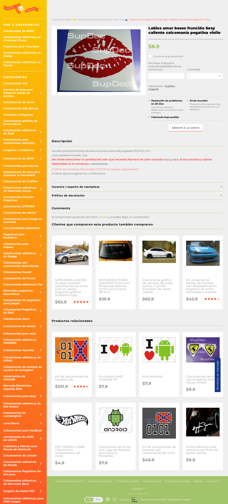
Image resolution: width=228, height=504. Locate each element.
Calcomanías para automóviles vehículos (19, 141)
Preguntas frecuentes (177, 481)
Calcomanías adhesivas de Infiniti (22, 359)
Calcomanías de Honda (19, 326)
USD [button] (89, 499)
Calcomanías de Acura (19, 102)
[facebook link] (108, 499)
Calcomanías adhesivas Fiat (23, 284)
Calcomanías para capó (19, 333)
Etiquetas (137, 488)
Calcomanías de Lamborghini (14, 414)
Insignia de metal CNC (19, 491)
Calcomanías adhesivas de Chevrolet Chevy (22, 39)
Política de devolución (68, 195)
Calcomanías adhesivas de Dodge (22, 54)
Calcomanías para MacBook (22, 430)
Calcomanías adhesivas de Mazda (19, 463)
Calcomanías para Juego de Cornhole (22, 220)
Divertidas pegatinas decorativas (18, 292)
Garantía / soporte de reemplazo (76, 186)
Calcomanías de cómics (19, 212)
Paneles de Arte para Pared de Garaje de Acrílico (18, 93)
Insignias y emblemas (18, 150)
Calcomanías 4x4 (15, 83)
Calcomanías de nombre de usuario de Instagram (22, 368)
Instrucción (212, 481)
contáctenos (98, 163)
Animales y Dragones (18, 114)
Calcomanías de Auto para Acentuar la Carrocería (21, 173)
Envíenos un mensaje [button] (217, 375)
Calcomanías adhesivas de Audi (19, 132)
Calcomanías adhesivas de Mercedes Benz (19, 482)
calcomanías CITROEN (19, 206)
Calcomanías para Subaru (15, 245)
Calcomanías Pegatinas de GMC (19, 311)
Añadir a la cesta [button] (186, 127)
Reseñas (198, 481)
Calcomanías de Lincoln (20, 455)
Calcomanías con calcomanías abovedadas (21, 264)
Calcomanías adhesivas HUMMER (19, 341)
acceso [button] (103, 217)
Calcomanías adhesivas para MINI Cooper (23, 500)
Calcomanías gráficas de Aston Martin (20, 122)
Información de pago (100, 481)
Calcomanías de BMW (18, 31)
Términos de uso (152, 481)
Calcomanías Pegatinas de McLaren (22, 473)
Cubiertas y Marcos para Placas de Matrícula (20, 448)
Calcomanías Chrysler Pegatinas (18, 198)
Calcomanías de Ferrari (19, 278)
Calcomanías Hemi (16, 318)
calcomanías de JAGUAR (14, 378)
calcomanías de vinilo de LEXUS (18, 438)
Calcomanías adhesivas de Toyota (22, 64)
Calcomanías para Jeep (19, 396)
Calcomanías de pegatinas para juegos (22, 302)
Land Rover (11, 423)
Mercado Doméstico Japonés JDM (17, 387)
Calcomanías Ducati (17, 272)
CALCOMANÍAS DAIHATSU (21, 228)
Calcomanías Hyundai (18, 350)
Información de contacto (69, 481)
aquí (167, 159)
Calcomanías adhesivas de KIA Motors (22, 405)
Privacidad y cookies (127, 481)
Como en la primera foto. (168, 56)
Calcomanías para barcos (21, 165)
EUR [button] (98, 499)
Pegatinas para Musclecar (21, 46)
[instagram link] (114, 499)
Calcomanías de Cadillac (20, 181)
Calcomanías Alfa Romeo (20, 108)
